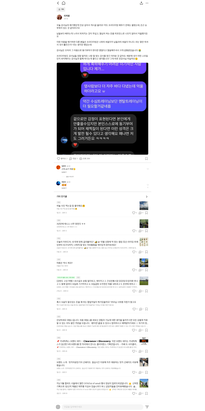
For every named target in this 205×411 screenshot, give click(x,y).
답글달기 (64, 172)
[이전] (58, 3)
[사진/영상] (58, 407)
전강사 (64, 182)
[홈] (63, 3)
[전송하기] (147, 407)
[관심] (146, 159)
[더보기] (147, 3)
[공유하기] (141, 3)
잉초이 (64, 166)
